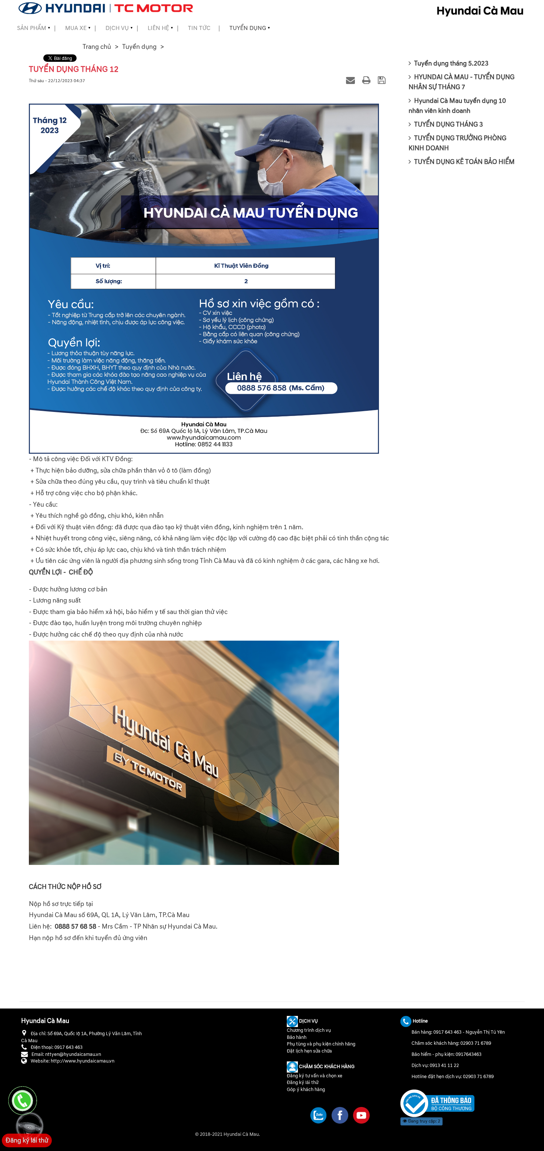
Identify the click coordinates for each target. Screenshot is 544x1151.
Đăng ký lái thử (302, 1082)
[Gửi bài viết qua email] (351, 80)
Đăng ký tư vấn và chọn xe (314, 1076)
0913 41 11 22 (444, 1065)
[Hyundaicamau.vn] (437, 1103)
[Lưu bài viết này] (383, 80)
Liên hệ (158, 28)
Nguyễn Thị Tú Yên (485, 1032)
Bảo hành (296, 1037)
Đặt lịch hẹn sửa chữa (309, 1051)
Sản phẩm (31, 28)
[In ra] (367, 80)
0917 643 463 (447, 1032)
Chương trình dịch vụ (309, 1030)
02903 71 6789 (475, 1043)
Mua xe (76, 28)
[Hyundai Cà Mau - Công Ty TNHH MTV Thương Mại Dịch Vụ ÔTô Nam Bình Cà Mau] (106, 8)
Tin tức (199, 28)
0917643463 (468, 1054)
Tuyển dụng (247, 28)
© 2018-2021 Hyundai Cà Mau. (228, 1134)
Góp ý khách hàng (306, 1090)
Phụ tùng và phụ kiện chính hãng (321, 1044)
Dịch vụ (117, 28)
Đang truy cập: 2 (423, 1121)
